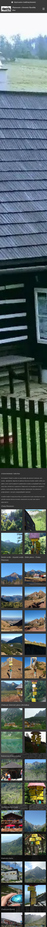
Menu (43, 8)
